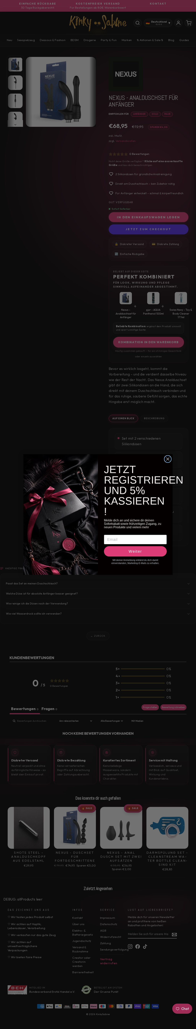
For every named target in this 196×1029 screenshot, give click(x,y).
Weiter (135, 551)
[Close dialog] (167, 459)
